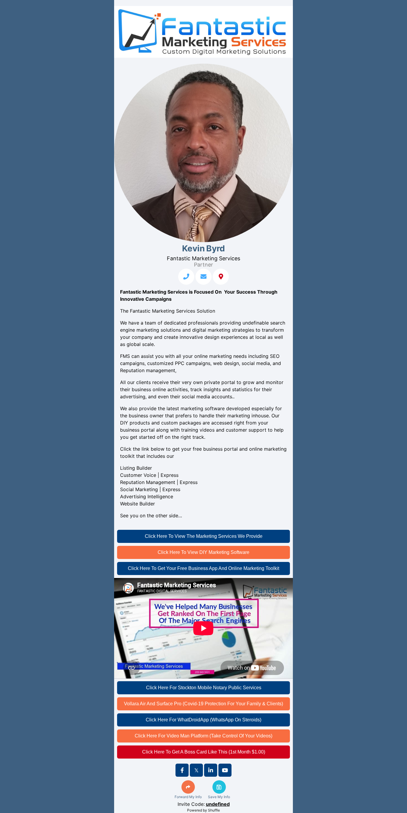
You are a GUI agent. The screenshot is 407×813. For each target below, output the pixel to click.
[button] (188, 787)
